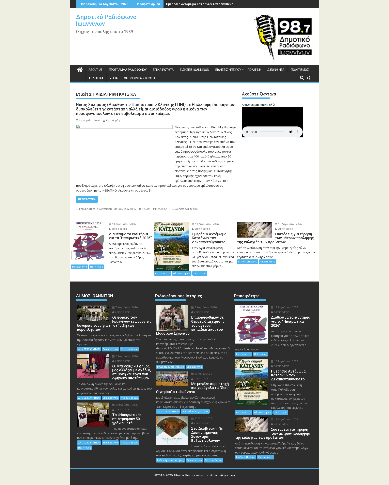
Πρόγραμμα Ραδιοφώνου (128, 70)
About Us (96, 70)
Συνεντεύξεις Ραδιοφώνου (112, 209)
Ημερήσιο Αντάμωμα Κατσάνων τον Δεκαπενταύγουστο (206, 4)
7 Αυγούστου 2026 (126, 307)
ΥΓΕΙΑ (133, 209)
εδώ (272, 105)
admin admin (119, 228)
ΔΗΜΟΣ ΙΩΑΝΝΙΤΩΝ (89, 349)
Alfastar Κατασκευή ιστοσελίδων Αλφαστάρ (204, 475)
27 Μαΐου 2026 (203, 374)
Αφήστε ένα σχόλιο (186, 209)
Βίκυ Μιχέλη (113, 120)
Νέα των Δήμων (181, 273)
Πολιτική (254, 70)
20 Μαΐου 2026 (203, 418)
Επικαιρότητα (163, 70)
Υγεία (114, 78)
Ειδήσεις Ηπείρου (228, 70)
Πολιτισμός (300, 70)
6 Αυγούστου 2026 (126, 356)
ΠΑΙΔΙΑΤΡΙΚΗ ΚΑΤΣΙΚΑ (154, 209)
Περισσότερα (87, 199)
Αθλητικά (96, 78)
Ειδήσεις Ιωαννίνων (194, 70)
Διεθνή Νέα (275, 70)
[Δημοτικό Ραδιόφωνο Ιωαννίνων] (80, 69)
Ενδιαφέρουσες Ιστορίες (170, 366)
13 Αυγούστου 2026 (123, 224)
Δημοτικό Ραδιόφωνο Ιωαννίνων (106, 20)
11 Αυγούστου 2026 (290, 224)
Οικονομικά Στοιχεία (139, 78)
